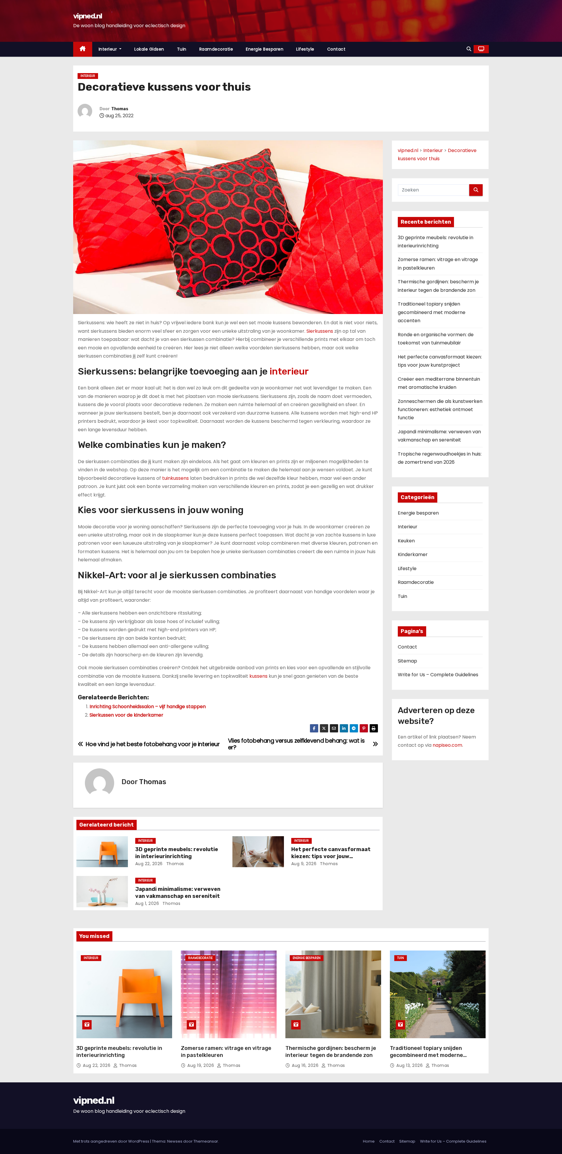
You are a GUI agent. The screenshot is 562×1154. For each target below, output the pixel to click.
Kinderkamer (413, 554)
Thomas (119, 108)
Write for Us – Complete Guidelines (438, 674)
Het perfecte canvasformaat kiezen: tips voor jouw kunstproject (331, 856)
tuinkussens (175, 478)
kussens (258, 676)
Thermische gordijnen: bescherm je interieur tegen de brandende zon (330, 1051)
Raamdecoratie (216, 49)
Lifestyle (305, 49)
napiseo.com (447, 745)
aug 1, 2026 (147, 903)
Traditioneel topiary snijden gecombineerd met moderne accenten (431, 312)
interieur (289, 371)
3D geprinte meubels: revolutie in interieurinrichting (176, 853)
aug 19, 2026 (201, 1065)
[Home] (82, 49)
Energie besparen (264, 49)
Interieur (108, 49)
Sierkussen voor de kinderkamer (126, 715)
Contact (336, 49)
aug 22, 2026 (149, 864)
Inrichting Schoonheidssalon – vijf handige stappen (148, 706)
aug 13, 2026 (410, 1065)
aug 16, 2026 (306, 1065)
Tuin (181, 49)
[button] (469, 49)
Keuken (406, 540)
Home (369, 1141)
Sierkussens (319, 331)
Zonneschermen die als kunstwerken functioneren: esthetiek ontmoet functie (440, 409)
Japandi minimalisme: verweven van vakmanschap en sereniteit (177, 892)
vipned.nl (87, 16)
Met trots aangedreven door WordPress (111, 1141)
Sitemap (407, 661)
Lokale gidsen (149, 49)
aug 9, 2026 (304, 864)
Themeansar (205, 1141)
